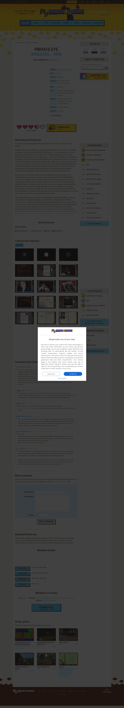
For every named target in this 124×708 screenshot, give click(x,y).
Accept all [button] (73, 374)
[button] (62, 378)
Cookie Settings (56, 368)
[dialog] (62, 354)
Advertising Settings (54, 366)
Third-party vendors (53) (59, 355)
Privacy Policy (66, 368)
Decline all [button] (51, 374)
